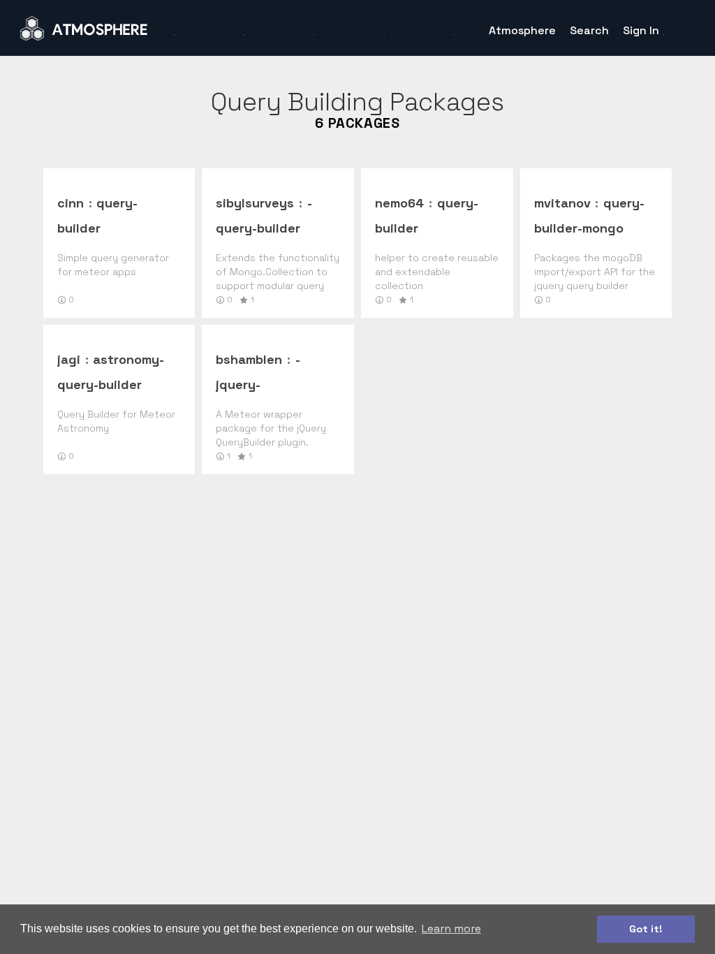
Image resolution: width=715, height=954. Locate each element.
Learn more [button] (451, 928)
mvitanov (562, 203)
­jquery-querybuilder (258, 384)
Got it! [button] (646, 929)
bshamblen (249, 359)
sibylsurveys (255, 203)
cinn (70, 203)
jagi (68, 359)
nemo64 (399, 203)
